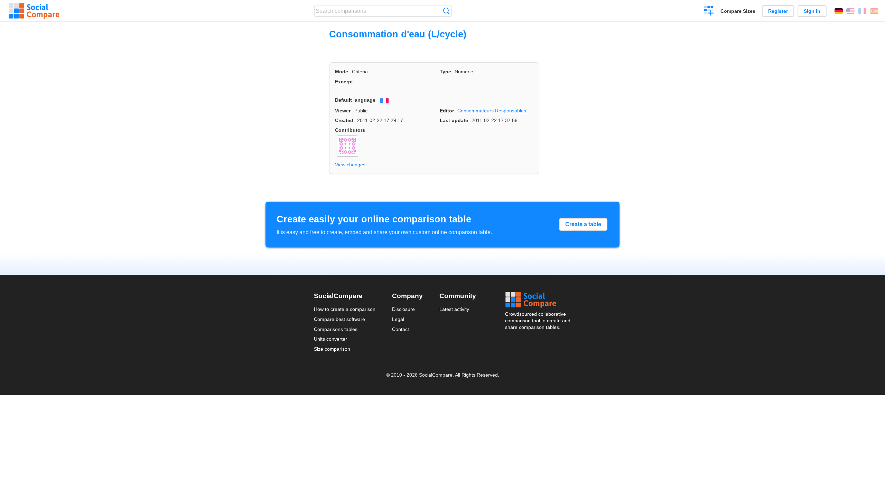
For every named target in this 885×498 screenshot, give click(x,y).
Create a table (583, 224)
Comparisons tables (335, 329)
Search (446, 11)
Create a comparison (709, 12)
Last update (454, 120)
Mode (341, 71)
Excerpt (344, 81)
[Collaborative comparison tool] (34, 11)
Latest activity (454, 309)
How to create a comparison (344, 309)
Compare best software (339, 319)
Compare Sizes (737, 11)
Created (344, 120)
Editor (447, 110)
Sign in (812, 11)
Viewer (343, 110)
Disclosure (403, 309)
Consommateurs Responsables (491, 110)
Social (538, 300)
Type (445, 71)
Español (874, 11)
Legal (398, 319)
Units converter (330, 339)
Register (778, 11)
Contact (400, 329)
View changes (350, 164)
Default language (355, 100)
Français (862, 11)
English (850, 11)
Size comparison (332, 349)
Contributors (350, 130)
